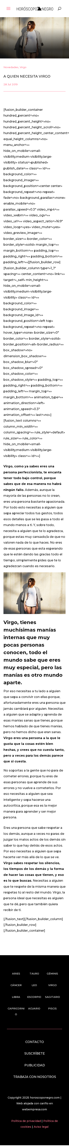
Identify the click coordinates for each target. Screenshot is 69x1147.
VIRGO (52, 985)
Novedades (10, 67)
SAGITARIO (52, 996)
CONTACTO (34, 1042)
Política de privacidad (26, 1121)
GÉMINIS (52, 973)
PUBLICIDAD (34, 1065)
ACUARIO (34, 1008)
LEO (34, 985)
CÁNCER (16, 985)
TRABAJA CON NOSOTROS (34, 1077)
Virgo (23, 67)
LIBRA (16, 996)
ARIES (16, 973)
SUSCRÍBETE (34, 1053)
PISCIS (52, 1008)
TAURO (34, 973)
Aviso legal (41, 1126)
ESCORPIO (34, 996)
